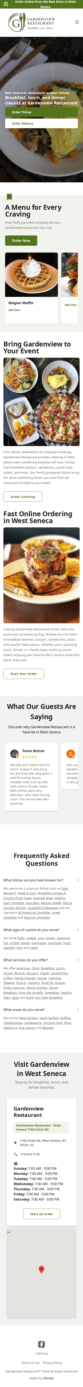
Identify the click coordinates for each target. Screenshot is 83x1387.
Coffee (8, 978)
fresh (67, 943)
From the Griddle (31, 993)
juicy (41, 938)
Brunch (19, 973)
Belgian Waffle (51, 903)
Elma (67, 1023)
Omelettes (51, 993)
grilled (14, 943)
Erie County (27, 1028)
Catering (54, 978)
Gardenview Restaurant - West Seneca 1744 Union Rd (38, 1127)
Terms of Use (30, 1363)
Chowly (48, 1378)
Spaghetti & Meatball (43, 908)
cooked (31, 938)
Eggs (15, 998)
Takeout (8, 983)
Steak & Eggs (27, 893)
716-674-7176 (30, 1154)
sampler (9, 948)
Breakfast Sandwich (52, 893)
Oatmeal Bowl (43, 898)
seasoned (55, 943)
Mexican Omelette (37, 917)
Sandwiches (59, 973)
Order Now (21, 240)
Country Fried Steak (17, 898)
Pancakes (32, 903)
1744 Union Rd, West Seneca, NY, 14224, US (43, 1142)
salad (34, 948)
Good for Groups (53, 983)
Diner (35, 968)
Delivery (34, 983)
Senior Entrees (36, 988)
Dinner (8, 973)
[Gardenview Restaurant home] (32, 22)
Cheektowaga (13, 1023)
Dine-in (21, 983)
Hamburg (10, 1028)
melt (19, 948)
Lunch (60, 968)
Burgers (32, 973)
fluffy (20, 938)
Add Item (14, 310)
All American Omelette (34, 913)
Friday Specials (14, 988)
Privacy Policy (52, 1363)
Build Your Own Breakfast (44, 998)
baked (25, 943)
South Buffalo (49, 1018)
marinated (38, 943)
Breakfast (47, 968)
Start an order (41, 1214)
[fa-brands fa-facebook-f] (41, 1344)
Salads (44, 973)
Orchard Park (52, 1023)
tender (50, 938)
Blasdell (48, 1028)
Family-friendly (24, 978)
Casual (42, 978)
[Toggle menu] (77, 22)
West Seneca (29, 1018)
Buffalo (65, 1018)
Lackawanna (33, 1023)
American (23, 968)
